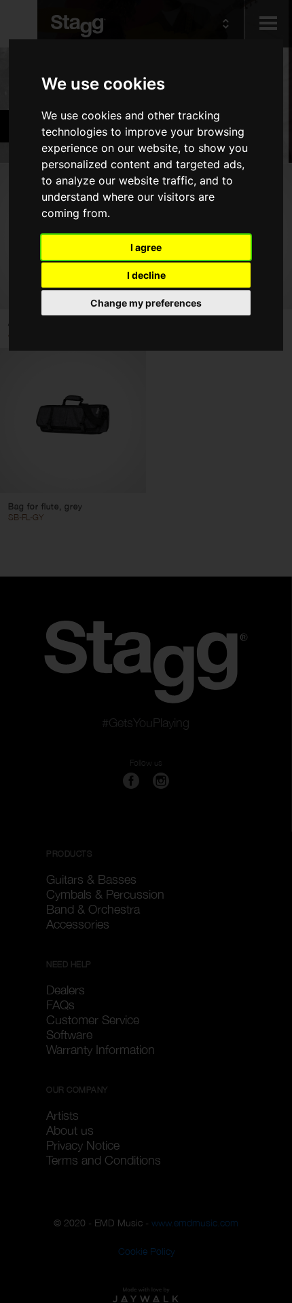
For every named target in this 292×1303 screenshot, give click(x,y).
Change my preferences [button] (146, 303)
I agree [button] (146, 247)
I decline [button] (146, 275)
